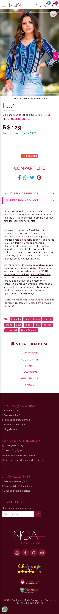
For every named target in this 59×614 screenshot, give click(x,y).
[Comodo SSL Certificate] (29, 582)
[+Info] (46, 115)
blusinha (16, 319)
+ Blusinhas (29, 378)
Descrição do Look (24, 200)
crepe (9, 324)
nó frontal (11, 330)
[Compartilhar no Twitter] (32, 177)
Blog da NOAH (11, 429)
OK (37, 514)
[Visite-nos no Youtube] (17, 552)
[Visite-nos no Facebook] (25, 552)
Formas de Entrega (14, 424)
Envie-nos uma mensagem (20, 455)
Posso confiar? (11, 415)
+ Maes (29, 384)
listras (28, 324)
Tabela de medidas (23, 193)
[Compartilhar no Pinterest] (39, 177)
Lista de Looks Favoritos (16, 490)
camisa (48, 319)
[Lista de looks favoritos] (46, 4)
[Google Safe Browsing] (29, 590)
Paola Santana (29, 330)
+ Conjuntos (30, 359)
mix (38, 324)
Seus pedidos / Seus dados (18, 485)
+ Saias (29, 366)
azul (18, 324)
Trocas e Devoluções (15, 481)
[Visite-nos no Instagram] (42, 552)
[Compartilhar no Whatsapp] (25, 177)
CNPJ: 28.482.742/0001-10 (30, 603)
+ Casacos (29, 372)
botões (47, 324)
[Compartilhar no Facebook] (19, 177)
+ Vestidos (29, 353)
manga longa (32, 319)
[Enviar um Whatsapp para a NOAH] (5, 609)
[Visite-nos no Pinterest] (33, 552)
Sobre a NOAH (11, 410)
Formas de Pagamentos (16, 419)
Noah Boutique (20, 119)
